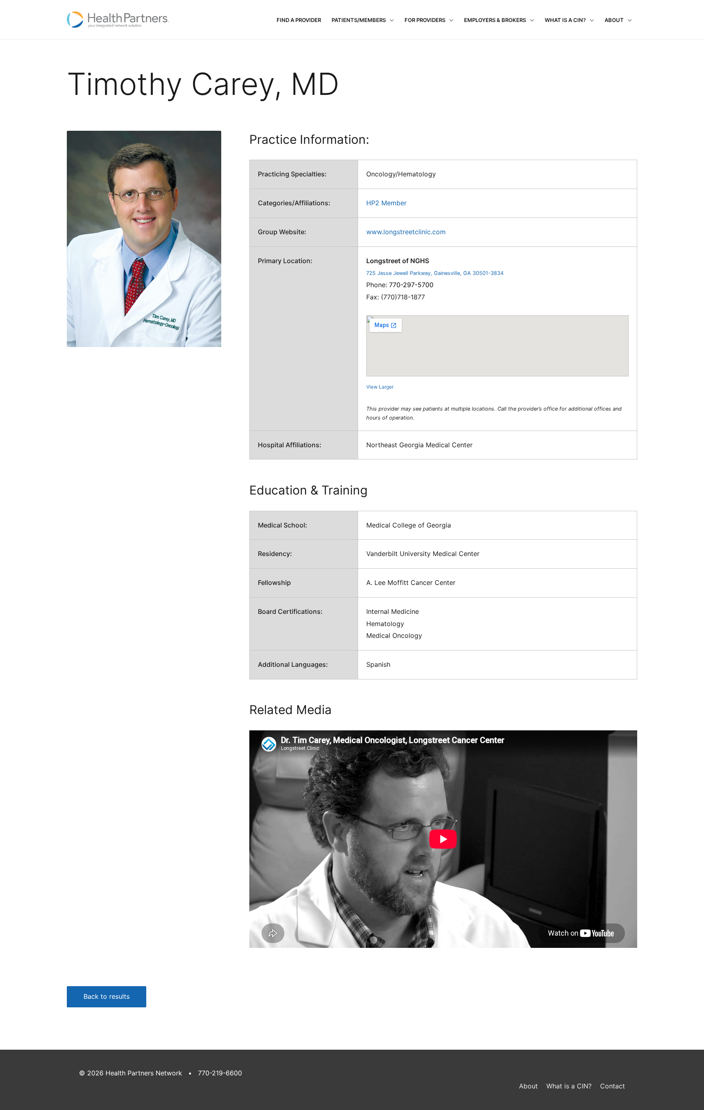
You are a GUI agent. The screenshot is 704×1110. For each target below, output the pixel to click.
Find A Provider (299, 20)
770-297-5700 (411, 285)
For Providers (425, 20)
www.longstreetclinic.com (406, 232)
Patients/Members (359, 20)
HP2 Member (386, 203)
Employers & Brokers (495, 20)
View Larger (380, 387)
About (614, 20)
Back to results (107, 996)
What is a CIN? (565, 20)
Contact (612, 1086)
